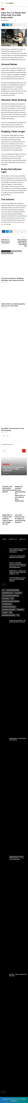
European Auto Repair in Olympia (10, 601)
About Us (22, 539)
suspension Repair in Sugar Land (10, 595)
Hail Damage (20, 609)
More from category (7, 253)
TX (18, 615)
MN (11, 612)
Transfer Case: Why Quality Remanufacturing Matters (8, 489)
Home (4, 539)
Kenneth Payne (5, 20)
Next (7, 435)
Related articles (6, 251)
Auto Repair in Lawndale (12, 590)
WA (12, 598)
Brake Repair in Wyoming (8, 615)
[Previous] (3, 530)
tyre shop (4, 612)
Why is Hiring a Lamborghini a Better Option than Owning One (22, 243)
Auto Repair (18, 593)
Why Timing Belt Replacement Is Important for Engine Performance (18, 550)
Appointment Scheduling (8, 609)
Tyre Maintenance (6, 604)
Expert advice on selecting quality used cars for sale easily (13, 305)
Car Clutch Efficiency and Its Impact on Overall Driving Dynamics (20, 518)
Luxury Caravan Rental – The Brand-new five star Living (17, 621)
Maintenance (6, 464)
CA (3, 590)
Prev (4, 435)
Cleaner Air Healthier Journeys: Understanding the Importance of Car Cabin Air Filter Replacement (17, 565)
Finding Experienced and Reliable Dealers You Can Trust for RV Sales (16, 857)
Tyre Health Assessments (8, 606)
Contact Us (13, 539)
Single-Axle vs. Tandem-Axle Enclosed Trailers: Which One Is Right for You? (7, 519)
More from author (16, 251)
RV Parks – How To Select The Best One (18, 975)
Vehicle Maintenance (7, 593)
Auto (3, 9)
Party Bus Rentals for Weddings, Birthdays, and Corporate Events (12, 279)
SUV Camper (5, 598)
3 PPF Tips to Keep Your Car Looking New (5, 241)
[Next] (6, 530)
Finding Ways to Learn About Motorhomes (17, 739)
